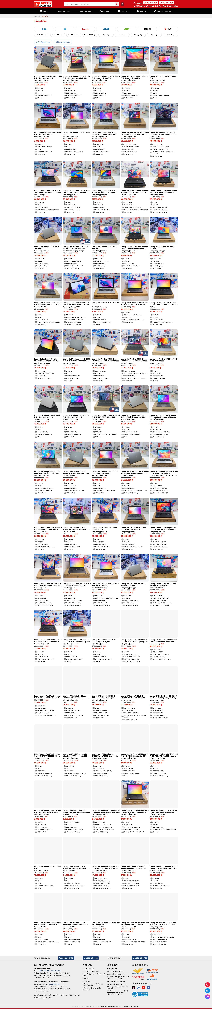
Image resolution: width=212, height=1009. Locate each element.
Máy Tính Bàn (85, 11)
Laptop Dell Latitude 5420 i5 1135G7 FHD (163, 77)
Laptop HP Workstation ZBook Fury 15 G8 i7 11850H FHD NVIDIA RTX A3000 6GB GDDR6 (134, 304)
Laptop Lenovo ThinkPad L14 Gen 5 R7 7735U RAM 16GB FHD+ (163, 584)
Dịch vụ (143, 11)
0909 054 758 (140, 958)
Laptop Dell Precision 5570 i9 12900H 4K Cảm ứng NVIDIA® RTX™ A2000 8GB (76, 867)
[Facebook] (148, 987)
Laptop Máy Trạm (64, 11)
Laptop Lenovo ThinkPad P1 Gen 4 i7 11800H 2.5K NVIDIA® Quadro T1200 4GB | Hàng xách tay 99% (163, 867)
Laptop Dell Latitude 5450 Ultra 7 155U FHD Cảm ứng (133, 584)
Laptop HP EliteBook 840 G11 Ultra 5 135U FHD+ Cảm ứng (105, 584)
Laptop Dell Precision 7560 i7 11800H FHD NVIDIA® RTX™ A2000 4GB (48, 923)
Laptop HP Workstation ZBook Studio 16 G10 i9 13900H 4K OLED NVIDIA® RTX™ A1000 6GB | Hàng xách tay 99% (75, 697)
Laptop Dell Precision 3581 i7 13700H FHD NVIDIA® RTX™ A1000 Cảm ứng (164, 755)
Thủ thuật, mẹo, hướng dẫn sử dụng (94, 974)
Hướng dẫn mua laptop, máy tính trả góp (117, 987)
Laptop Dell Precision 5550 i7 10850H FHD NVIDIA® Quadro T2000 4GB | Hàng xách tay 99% (76, 472)
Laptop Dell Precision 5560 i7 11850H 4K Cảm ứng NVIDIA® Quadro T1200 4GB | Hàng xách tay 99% (135, 472)
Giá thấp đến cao (43, 42)
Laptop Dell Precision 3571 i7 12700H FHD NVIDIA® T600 (163, 360)
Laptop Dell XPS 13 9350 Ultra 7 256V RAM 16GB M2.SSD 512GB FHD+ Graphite (135, 133)
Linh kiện (124, 11)
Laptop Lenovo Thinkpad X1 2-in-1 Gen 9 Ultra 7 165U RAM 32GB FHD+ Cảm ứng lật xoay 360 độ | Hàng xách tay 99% (77, 304)
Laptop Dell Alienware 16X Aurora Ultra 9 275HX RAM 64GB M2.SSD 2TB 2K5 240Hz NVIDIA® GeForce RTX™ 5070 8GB (162, 133)
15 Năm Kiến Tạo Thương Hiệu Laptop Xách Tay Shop (118, 977)
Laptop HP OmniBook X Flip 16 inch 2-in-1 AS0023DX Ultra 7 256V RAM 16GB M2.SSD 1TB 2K (163, 924)
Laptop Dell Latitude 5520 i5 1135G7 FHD (76, 133)
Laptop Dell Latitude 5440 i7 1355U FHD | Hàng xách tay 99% (76, 416)
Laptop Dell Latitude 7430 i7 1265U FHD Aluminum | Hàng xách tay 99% (76, 641)
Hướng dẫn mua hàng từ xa (117, 984)
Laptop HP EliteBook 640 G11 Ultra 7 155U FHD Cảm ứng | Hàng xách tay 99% (163, 697)
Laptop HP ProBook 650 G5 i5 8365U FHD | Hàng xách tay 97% (106, 77)
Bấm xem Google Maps (42, 977)
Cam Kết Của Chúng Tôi (116, 974)
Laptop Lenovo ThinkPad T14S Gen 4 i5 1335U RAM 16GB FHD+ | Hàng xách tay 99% (163, 528)
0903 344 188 (150, 3)
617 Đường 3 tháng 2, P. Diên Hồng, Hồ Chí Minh (157, 6)
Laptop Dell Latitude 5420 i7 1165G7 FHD (47, 867)
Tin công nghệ (89, 968)
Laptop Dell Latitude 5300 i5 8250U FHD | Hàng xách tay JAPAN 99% (76, 77)
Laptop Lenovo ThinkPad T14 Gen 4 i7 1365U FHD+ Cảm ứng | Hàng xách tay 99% (47, 585)
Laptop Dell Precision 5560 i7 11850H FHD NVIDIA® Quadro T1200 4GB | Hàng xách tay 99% (48, 304)
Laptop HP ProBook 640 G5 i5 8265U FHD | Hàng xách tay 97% (48, 133)
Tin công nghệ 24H (164, 11)
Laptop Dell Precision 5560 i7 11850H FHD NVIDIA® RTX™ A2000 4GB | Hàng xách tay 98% (77, 360)
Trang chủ (37, 16)
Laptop (45, 11)
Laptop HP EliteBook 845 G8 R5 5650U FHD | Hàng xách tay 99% (104, 133)
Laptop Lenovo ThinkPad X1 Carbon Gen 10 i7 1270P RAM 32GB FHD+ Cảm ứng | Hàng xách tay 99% (47, 755)
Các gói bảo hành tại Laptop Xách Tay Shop (93, 985)
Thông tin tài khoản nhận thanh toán (92, 989)
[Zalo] (138, 987)
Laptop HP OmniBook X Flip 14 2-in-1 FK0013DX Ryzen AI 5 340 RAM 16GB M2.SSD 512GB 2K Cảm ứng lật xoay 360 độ (106, 811)
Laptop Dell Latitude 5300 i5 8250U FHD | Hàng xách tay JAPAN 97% (47, 811)
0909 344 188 (167, 3)
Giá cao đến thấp (63, 42)
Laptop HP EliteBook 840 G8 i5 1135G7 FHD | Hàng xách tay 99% (133, 416)
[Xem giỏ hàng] (122, 4)
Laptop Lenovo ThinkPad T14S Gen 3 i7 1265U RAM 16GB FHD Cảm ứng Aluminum (135, 811)
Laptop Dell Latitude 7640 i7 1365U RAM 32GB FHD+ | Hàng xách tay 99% (47, 472)
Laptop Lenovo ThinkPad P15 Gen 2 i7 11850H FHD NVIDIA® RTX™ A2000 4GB (163, 304)
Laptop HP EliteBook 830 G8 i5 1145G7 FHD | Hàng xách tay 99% (104, 191)
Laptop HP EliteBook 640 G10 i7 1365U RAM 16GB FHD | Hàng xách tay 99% (133, 867)
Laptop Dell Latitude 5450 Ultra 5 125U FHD (162, 247)
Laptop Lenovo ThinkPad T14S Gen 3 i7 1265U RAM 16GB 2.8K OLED (77, 584)
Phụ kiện (105, 11)
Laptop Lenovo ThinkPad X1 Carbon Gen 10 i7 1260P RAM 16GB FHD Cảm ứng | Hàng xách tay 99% (163, 191)
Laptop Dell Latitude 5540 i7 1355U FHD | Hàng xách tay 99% (134, 528)
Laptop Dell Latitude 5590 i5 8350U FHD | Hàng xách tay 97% (134, 77)
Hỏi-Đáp (87, 981)
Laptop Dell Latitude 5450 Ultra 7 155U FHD (46, 247)
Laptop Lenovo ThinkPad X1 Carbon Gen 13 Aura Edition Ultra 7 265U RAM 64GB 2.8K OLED (47, 697)
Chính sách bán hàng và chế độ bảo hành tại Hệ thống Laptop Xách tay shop (117, 992)
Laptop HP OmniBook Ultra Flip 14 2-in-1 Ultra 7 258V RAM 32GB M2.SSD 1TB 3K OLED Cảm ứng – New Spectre (106, 867)
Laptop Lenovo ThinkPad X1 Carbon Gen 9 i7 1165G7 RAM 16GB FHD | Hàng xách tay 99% (134, 248)
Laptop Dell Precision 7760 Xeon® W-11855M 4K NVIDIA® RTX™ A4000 (105, 360)
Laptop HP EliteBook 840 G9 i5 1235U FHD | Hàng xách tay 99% (104, 697)
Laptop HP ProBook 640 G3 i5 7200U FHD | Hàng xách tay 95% (48, 77)
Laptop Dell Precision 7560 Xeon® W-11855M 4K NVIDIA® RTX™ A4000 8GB (134, 360)
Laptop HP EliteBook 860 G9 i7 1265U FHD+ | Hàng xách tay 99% (164, 472)
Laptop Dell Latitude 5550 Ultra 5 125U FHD (104, 247)
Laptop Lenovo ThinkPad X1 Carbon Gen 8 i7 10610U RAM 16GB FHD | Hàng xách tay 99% (76, 191)
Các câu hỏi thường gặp (116, 981)
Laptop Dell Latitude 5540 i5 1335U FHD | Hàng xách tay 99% (105, 472)
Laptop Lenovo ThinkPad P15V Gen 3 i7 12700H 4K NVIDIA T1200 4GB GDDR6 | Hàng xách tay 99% (48, 528)
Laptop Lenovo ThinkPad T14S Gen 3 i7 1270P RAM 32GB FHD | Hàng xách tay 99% (135, 641)
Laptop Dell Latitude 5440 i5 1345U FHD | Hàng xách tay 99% (47, 416)
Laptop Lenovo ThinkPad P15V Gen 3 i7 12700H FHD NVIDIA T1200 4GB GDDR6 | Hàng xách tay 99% (48, 641)
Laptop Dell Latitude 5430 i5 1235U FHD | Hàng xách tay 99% (105, 641)
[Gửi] (117, 4)
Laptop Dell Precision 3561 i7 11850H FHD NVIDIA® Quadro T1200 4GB (163, 811)
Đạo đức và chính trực (115, 971)
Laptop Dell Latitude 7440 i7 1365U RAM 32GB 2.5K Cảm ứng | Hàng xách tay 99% (163, 416)
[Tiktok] (133, 987)
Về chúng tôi (112, 968)
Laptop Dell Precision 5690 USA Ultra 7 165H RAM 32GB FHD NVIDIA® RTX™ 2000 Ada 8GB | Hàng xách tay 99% (135, 191)
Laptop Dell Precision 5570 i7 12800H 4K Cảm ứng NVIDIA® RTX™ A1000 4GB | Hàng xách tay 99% (76, 528)
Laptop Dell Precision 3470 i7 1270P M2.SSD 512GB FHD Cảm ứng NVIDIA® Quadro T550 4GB (76, 248)
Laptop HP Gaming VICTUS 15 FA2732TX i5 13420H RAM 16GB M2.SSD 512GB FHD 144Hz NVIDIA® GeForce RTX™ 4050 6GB (134, 697)
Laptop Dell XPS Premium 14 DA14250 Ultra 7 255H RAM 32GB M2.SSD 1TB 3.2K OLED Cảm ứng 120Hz (104, 755)
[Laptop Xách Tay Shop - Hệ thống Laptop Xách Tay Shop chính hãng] (43, 4)
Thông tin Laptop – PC (91, 971)
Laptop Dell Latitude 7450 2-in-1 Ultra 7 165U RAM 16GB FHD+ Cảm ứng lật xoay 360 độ (47, 360)
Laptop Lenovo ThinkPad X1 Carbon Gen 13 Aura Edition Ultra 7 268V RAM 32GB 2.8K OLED (163, 641)
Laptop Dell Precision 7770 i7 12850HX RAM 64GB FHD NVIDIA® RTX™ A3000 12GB (75, 924)
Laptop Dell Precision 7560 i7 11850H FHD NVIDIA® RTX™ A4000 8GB (106, 416)
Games (86, 978)
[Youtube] (143, 987)
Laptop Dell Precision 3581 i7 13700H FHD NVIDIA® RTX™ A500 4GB (135, 923)
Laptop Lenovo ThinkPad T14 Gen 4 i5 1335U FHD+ (105, 528)
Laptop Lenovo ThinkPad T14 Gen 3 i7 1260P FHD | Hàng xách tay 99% (134, 755)
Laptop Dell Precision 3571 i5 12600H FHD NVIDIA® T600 (106, 923)
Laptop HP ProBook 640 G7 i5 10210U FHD (106, 304)
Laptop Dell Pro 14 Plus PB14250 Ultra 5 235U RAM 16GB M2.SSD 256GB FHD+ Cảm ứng (75, 755)
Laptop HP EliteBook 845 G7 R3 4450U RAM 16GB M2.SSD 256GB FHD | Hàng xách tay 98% (75, 811)
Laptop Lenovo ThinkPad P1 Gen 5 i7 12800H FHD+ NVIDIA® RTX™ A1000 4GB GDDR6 (47, 191)
